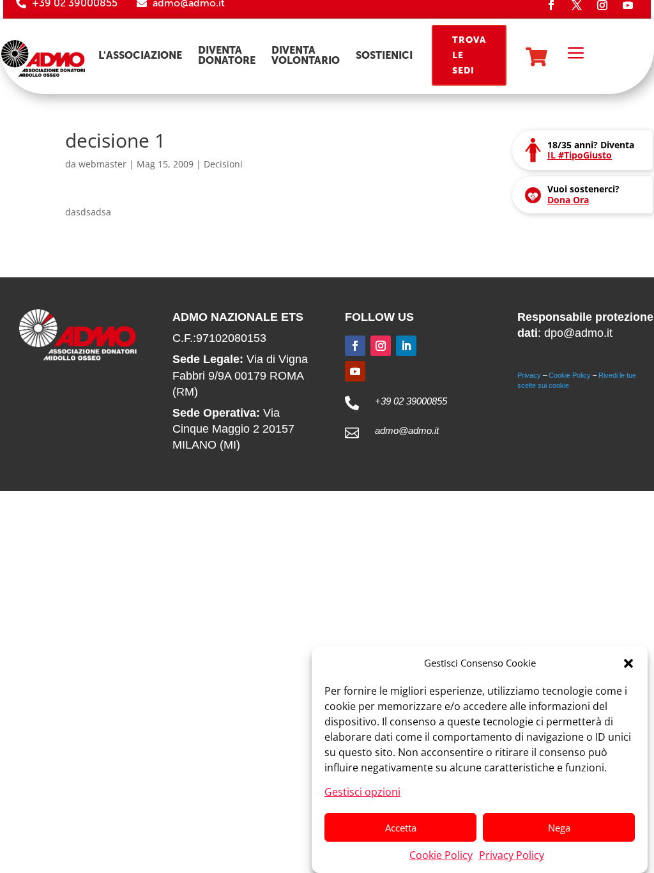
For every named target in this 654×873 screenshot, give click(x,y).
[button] (628, 663)
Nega (559, 827)
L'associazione (140, 55)
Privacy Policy (511, 855)
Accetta (400, 827)
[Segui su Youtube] (355, 371)
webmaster (102, 164)
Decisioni (223, 164)
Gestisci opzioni (362, 792)
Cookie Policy (441, 855)
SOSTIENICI (384, 55)
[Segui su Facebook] (355, 346)
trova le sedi (469, 55)
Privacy (529, 375)
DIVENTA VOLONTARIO (305, 55)
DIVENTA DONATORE (226, 55)
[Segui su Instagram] (380, 346)
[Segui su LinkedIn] (406, 346)
